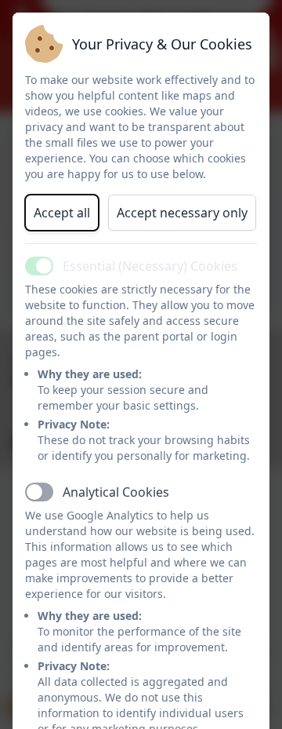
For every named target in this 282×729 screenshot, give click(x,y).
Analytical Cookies (116, 492)
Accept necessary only (182, 212)
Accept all (62, 212)
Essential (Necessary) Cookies (150, 266)
